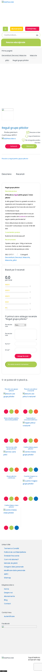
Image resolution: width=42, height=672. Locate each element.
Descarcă (30, 146)
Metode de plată (10, 563)
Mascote (33, 55)
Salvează (13, 146)
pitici (7, 60)
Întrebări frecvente (11, 556)
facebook (22, 216)
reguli (16, 195)
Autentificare (9, 616)
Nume (7, 344)
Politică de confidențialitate (15, 552)
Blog (5, 600)
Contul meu (31, 29)
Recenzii (20, 174)
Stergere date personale (14, 567)
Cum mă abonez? (11, 559)
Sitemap (7, 578)
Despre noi (8, 592)
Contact (7, 603)
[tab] (6, 175)
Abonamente (16, 29)
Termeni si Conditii (11, 548)
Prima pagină (7, 51)
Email (7, 350)
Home (6, 589)
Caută (37, 35)
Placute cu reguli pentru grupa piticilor (15, 159)
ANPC (6, 574)
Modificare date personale (14, 570)
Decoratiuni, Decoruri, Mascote (14, 55)
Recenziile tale (8, 325)
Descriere (6, 174)
